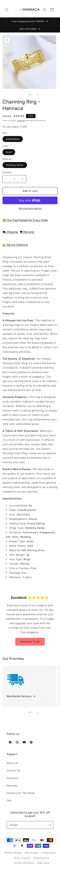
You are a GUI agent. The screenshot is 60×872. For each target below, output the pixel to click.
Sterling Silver (15, 165)
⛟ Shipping (10, 232)
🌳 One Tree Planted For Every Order (25, 220)
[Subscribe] (49, 825)
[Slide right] (37, 95)
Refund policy (31, 853)
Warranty (12, 785)
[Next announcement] (54, 21)
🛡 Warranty (27, 232)
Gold (9, 152)
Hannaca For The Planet (21, 793)
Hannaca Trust (30, 641)
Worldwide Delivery (19, 696)
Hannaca (17, 853)
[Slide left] (22, 95)
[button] (6, 9)
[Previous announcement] (6, 21)
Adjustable (12, 139)
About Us (12, 763)
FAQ (9, 800)
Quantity (7, 172)
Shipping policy (41, 858)
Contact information (24, 863)
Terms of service (22, 858)
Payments (12, 778)
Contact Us (13, 770)
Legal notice (43, 863)
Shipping (21, 120)
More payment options (30, 208)
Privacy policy (49, 853)
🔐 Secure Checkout (15, 244)
